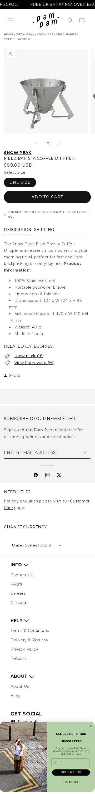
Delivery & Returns (29, 640)
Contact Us (22, 575)
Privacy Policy (24, 649)
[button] (10, 21)
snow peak (25, 34)
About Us (20, 686)
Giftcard (18, 602)
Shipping (44, 229)
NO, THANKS (71, 782)
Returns (18, 658)
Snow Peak (17, 152)
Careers (18, 593)
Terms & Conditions (30, 630)
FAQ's (16, 584)
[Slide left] (36, 143)
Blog (15, 695)
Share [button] (15, 375)
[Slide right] (59, 143)
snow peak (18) (29, 356)
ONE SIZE (20, 182)
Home (8, 34)
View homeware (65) (34, 362)
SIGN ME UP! (71, 772)
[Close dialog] (90, 726)
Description (17, 229)
